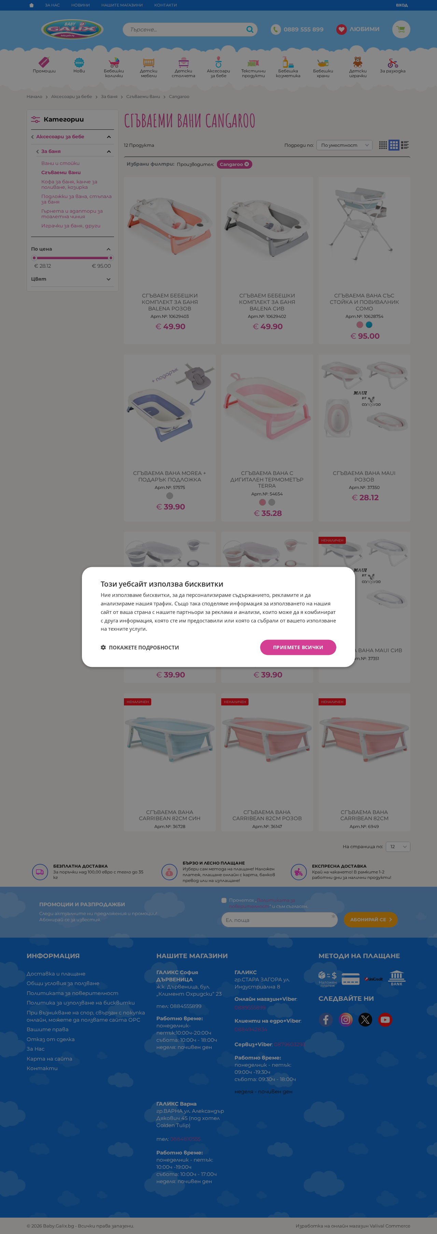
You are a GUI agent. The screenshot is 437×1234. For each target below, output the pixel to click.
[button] (140, 647)
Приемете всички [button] (298, 647)
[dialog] (218, 617)
